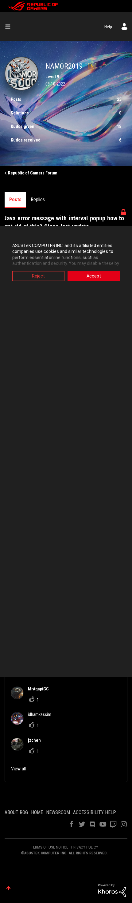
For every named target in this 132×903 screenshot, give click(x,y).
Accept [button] (94, 276)
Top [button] (8, 888)
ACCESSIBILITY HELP (94, 812)
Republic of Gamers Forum (32, 172)
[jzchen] (28, 749)
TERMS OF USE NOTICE (49, 847)
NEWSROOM (58, 812)
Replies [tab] (38, 199)
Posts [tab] (15, 199)
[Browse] (10, 26)
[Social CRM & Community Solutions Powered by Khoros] (112, 889)
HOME (37, 812)
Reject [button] (38, 276)
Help (108, 26)
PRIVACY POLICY (84, 847)
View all (18, 769)
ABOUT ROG (16, 812)
